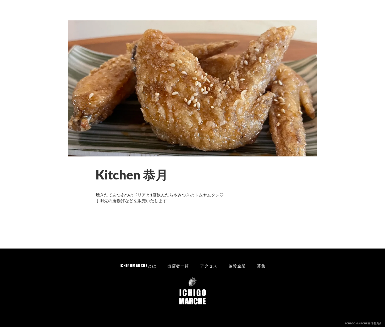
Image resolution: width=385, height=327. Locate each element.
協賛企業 (237, 265)
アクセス (208, 265)
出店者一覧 (178, 265)
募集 (261, 265)
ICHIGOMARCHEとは (137, 265)
